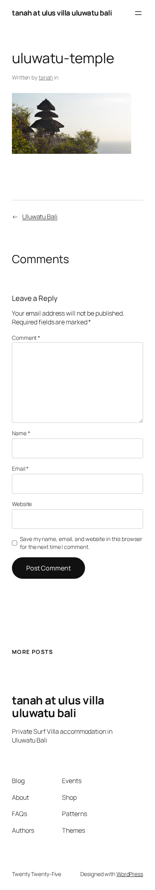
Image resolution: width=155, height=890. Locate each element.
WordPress (129, 874)
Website (22, 504)
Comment (26, 337)
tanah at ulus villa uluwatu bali (62, 12)
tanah (46, 77)
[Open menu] (138, 13)
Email (20, 468)
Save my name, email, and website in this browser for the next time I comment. (81, 543)
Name (21, 433)
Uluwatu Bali (40, 216)
